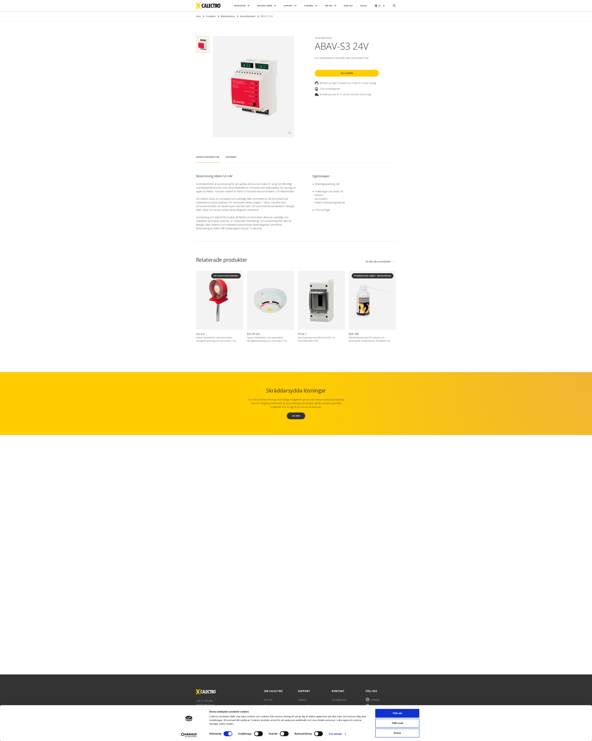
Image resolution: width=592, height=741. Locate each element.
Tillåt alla (397, 713)
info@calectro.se (205, 704)
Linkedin (375, 699)
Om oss (328, 5)
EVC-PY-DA (253, 334)
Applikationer (264, 5)
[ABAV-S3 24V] (253, 86)
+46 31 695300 (204, 701)
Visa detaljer (335, 733)
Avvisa (397, 733)
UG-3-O (200, 334)
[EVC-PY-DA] (270, 300)
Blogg (363, 5)
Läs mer (296, 416)
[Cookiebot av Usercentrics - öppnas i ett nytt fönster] (188, 735)
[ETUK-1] (321, 300)
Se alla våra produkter (378, 261)
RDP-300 (354, 334)
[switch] (258, 733)
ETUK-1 (302, 334)
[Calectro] (208, 6)
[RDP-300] (372, 300)
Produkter (240, 5)
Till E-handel (347, 73)
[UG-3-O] (219, 300)
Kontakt (348, 5)
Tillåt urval (397, 723)
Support (288, 5)
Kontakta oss (339, 699)
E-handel (308, 5)
